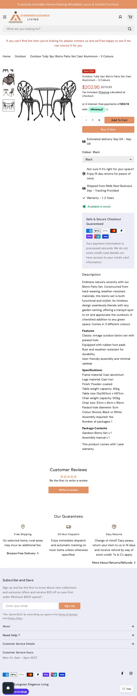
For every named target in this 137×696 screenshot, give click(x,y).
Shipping (104, 92)
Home (7, 56)
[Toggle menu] (5, 17)
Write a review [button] (68, 490)
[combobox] (68, 28)
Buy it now (108, 129)
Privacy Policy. (15, 618)
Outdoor (20, 56)
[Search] (130, 29)
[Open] (8, 688)
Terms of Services (68, 614)
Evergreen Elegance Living (31, 684)
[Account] (120, 17)
